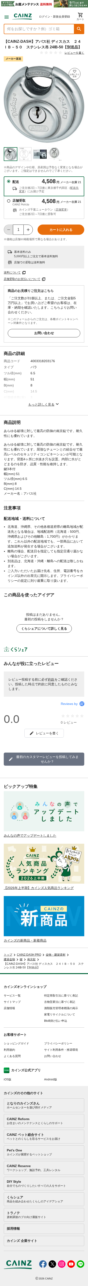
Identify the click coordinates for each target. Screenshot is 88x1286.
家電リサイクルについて (59, 1014)
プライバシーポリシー (58, 1043)
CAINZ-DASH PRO (29, 954)
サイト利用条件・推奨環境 (61, 1049)
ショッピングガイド (16, 1043)
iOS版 (7, 1079)
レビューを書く (74, 52)
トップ (8, 954)
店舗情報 (9, 1008)
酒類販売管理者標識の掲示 (61, 1008)
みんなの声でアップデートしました (30, 835)
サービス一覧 (12, 995)
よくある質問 (12, 1056)
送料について (12, 272)
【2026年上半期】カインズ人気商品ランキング (39, 888)
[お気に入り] (74, 74)
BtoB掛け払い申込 (55, 1020)
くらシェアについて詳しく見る (44, 628)
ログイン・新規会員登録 (54, 16)
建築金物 (9, 959)
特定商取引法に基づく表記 (61, 995)
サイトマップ (12, 1002)
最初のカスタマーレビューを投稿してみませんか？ (47, 759)
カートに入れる (61, 230)
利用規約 (9, 1049)
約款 (51, 679)
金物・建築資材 (55, 954)
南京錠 (31, 959)
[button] (79, 29)
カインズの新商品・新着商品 (25, 940)
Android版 (50, 1079)
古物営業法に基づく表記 (59, 1002)
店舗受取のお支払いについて (22, 279)
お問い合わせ (44, 333)
